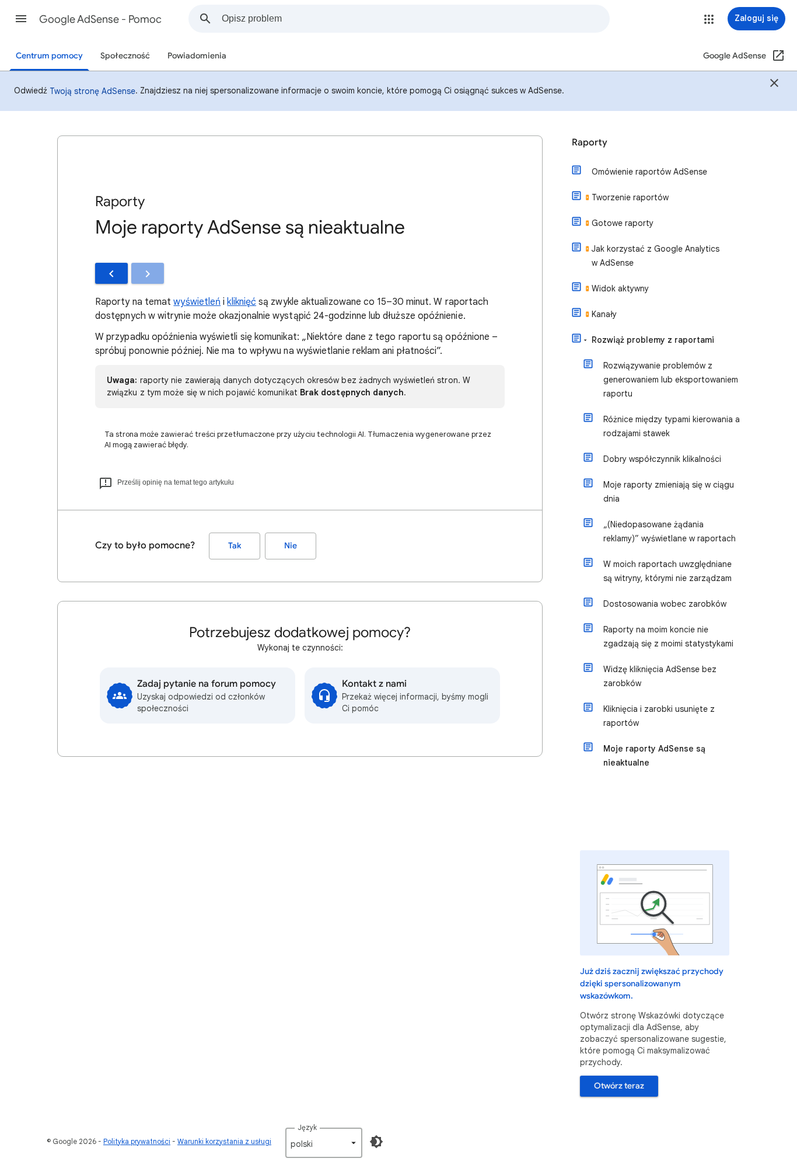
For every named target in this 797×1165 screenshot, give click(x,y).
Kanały (604, 314)
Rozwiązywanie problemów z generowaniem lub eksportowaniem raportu (670, 379)
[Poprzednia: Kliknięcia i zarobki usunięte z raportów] (111, 273)
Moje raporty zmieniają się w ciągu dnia (668, 491)
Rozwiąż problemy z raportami (653, 340)
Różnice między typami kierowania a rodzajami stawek (671, 426)
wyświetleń (197, 302)
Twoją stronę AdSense (92, 91)
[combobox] (415, 18)
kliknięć (241, 302)
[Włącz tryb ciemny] (376, 1142)
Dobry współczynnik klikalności (662, 459)
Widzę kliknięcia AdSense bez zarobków (659, 676)
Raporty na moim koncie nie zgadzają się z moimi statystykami (668, 636)
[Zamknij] (774, 85)
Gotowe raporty (622, 223)
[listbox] (323, 1143)
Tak (234, 546)
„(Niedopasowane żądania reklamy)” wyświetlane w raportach (669, 531)
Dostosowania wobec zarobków (664, 604)
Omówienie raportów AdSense (649, 171)
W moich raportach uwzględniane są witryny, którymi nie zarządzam (667, 571)
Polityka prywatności (136, 1141)
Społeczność (125, 56)
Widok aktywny (620, 288)
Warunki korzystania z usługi (224, 1141)
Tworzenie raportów (630, 197)
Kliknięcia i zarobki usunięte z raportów (659, 716)
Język (307, 1127)
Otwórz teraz (619, 1086)
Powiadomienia (196, 56)
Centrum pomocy (49, 56)
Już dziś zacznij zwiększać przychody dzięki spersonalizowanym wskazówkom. (651, 983)
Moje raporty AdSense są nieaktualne (654, 755)
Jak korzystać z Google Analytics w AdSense (655, 256)
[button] (21, 19)
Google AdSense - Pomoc (100, 19)
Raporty (589, 142)
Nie (290, 546)
